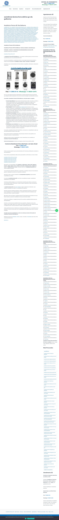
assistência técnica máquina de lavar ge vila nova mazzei (50, 427)
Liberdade (46, 85)
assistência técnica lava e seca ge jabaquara (49, 401)
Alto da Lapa (47, 291)
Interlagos (46, 188)
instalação (14, 216)
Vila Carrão (46, 266)
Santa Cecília (47, 97)
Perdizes (46, 312)
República (46, 94)
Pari (45, 91)
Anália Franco (47, 248)
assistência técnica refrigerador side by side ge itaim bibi (50, 456)
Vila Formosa (47, 269)
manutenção (29, 216)
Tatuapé (46, 263)
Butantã (46, 297)
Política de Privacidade (30, 518)
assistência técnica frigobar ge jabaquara (48, 381)
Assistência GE (6, 27)
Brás (45, 68)
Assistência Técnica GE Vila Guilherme (15, 25)
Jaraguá (46, 303)
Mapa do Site (51, 511)
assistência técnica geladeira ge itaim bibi (49, 387)
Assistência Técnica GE (10, 511)
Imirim (46, 125)
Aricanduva (46, 251)
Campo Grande (47, 179)
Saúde (46, 229)
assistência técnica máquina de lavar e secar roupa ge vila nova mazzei (50, 421)
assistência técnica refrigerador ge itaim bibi (50, 447)
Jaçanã (46, 128)
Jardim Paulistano (48, 208)
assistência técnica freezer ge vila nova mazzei (50, 377)
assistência (46, 351)
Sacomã (46, 223)
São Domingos (47, 330)
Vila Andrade (47, 235)
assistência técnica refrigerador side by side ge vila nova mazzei (50, 461)
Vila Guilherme (47, 149)
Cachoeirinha (47, 116)
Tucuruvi (46, 146)
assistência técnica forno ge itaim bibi (49, 365)
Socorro (46, 232)
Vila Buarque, (47, 106)
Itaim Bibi (46, 194)
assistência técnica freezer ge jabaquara (50, 374)
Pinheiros (46, 318)
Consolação (47, 76)
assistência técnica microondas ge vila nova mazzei (50, 410)
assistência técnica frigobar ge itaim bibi (50, 379)
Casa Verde (47, 119)
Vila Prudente (47, 275)
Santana (46, 140)
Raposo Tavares (47, 324)
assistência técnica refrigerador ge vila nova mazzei (50, 453)
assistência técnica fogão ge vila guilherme (16, 29)
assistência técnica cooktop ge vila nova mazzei (50, 357)
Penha (46, 260)
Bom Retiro (46, 65)
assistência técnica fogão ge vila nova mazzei (49, 363)
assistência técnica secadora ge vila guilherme (16, 42)
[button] (23, 9)
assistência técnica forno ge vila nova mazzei (49, 370)
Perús (46, 315)
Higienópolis (47, 79)
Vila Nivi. (46, 161)
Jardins (46, 211)
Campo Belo (47, 176)
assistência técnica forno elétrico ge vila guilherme (17, 30)
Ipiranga (46, 191)
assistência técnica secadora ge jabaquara (49, 464)
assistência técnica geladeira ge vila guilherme (18, 33)
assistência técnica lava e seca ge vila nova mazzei (49, 404)
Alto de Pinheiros (48, 294)
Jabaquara (46, 197)
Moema (46, 217)
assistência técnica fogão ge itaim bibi (49, 359)
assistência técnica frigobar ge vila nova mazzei (50, 384)
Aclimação (46, 59)
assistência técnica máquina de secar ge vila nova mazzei (50, 439)
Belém (46, 254)
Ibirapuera (46, 185)
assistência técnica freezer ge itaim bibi (50, 372)
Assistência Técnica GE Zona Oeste (10, 158)
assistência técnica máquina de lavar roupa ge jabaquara (49, 430)
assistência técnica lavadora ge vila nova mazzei (50, 399)
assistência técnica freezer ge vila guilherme (15, 31)
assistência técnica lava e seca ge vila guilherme (23, 34)
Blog (47, 511)
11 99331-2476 (52, 4)
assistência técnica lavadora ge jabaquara (48, 396)
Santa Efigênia (47, 100)
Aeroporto (46, 167)
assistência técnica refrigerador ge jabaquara (49, 450)
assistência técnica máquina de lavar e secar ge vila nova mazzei (50, 416)
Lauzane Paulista (47, 134)
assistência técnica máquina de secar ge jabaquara (50, 436)
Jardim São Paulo (48, 131)
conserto (18, 216)
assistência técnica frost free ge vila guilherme (16, 32)
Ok (25, 518)
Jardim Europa (47, 203)
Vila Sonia (46, 339)
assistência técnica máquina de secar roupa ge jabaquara (49, 441)
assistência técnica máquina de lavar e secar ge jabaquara (50, 413)
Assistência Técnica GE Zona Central (10, 157)
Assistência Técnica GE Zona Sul (9, 162)
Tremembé (46, 143)
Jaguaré (46, 300)
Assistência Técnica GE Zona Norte (10, 160)
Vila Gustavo (47, 152)
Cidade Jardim (47, 182)
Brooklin (46, 173)
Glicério (46, 82)
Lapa (45, 309)
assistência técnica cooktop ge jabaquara (48, 354)
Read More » (6, 220)
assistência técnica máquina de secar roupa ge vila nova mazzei (49, 444)
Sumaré (46, 333)
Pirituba (46, 321)
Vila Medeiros (47, 158)
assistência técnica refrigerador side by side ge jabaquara (50, 459)
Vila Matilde (47, 272)
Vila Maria (46, 155)
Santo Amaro (47, 226)
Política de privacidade (41, 511)
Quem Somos (17, 511)
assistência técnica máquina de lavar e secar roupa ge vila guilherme (20, 36)
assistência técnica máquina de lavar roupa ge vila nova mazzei (49, 433)
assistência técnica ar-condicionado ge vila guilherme (17, 28)
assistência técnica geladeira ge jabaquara (49, 390)
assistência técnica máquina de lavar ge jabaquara (50, 424)
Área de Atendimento (27, 511)
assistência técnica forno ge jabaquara (50, 367)
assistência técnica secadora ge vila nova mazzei (49, 467)
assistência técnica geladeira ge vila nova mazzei (49, 393)
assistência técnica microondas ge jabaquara (49, 407)
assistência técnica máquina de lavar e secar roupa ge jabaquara (50, 419)
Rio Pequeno (47, 327)
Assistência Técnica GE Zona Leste (10, 159)
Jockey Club (47, 214)
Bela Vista (46, 62)
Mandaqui (46, 137)
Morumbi (46, 220)
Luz (45, 88)
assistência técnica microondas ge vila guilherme (23, 40)
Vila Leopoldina (47, 336)
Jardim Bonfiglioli (48, 306)
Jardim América (47, 200)
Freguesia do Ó (47, 122)
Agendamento (34, 511)
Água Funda (47, 170)
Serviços (21, 511)
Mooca (46, 257)
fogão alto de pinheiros (48, 469)
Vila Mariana (47, 238)
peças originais (18, 186)
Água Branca (47, 283)
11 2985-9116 (50, 3)
